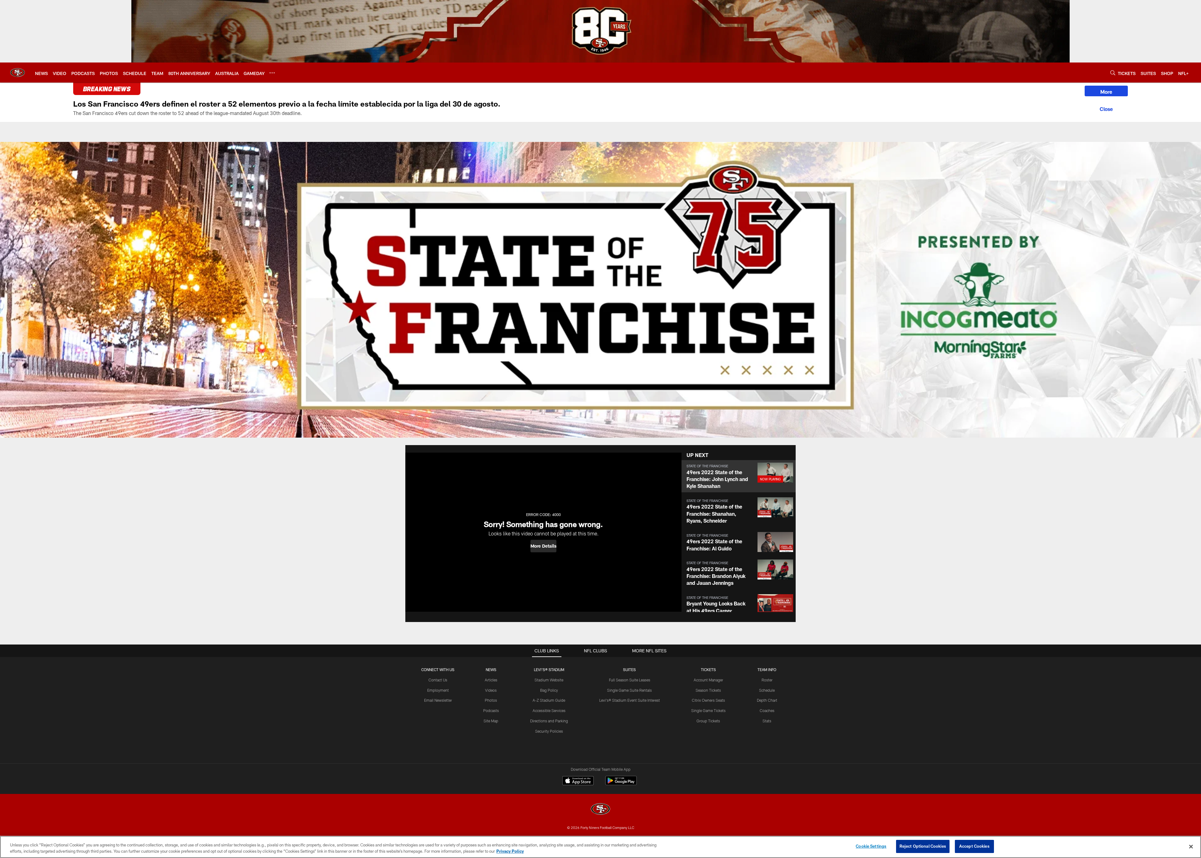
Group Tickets (708, 721)
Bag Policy (549, 690)
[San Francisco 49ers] (600, 809)
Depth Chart (767, 700)
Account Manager (708, 680)
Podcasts (491, 710)
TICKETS (708, 669)
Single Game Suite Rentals (629, 690)
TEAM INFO (767, 669)
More (1106, 92)
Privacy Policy (510, 851)
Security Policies (549, 731)
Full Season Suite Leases (629, 680)
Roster (767, 680)
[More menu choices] (272, 72)
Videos (491, 690)
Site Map (491, 721)
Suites (629, 669)
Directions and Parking (549, 721)
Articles (491, 680)
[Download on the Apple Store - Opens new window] (578, 781)
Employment (438, 690)
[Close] (1106, 108)
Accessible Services (549, 710)
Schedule (767, 690)
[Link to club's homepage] (17, 72)
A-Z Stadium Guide (549, 700)
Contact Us (437, 680)
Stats (767, 721)
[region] (600, 847)
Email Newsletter (438, 700)
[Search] (1112, 72)
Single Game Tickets (708, 710)
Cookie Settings (871, 846)
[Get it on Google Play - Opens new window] (621, 783)
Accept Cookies (974, 846)
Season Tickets (708, 690)
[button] (543, 546)
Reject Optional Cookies (922, 846)
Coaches (767, 710)
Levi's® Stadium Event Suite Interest (629, 700)
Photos (491, 700)
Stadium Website (549, 680)
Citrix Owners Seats (708, 700)
